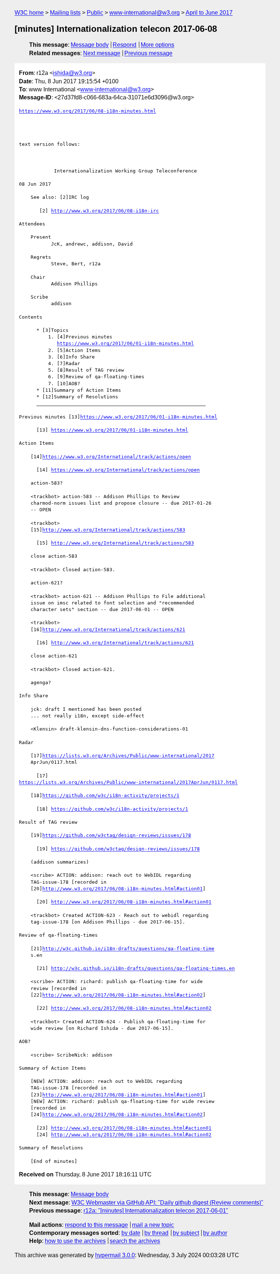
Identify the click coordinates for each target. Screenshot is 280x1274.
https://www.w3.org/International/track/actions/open (116, 456)
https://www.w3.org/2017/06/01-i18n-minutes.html (125, 343)
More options (157, 45)
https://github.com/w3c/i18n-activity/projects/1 (110, 795)
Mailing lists (65, 13)
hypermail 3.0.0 (115, 1255)
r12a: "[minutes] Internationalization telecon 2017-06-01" (155, 1210)
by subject (186, 1233)
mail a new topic (153, 1225)
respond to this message (96, 1225)
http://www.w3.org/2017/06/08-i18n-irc (105, 210)
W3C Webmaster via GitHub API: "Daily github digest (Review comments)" (167, 1202)
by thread (156, 1233)
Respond (124, 45)
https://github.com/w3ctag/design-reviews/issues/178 (116, 835)
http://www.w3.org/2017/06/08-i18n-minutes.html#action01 (122, 888)
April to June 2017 (209, 13)
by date (130, 1233)
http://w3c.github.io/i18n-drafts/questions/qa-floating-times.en (143, 968)
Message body (90, 45)
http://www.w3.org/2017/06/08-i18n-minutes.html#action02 (122, 995)
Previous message (148, 53)
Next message (101, 53)
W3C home (29, 13)
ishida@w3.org (72, 73)
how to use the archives (75, 1241)
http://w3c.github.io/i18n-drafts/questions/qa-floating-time (128, 948)
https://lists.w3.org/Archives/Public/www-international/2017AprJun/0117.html (128, 782)
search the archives (135, 1241)
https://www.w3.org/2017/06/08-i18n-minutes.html (87, 111)
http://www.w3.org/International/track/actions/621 (113, 629)
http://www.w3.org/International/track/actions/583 (113, 529)
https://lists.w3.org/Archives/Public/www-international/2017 (128, 755)
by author (215, 1233)
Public (95, 13)
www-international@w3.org (144, 13)
